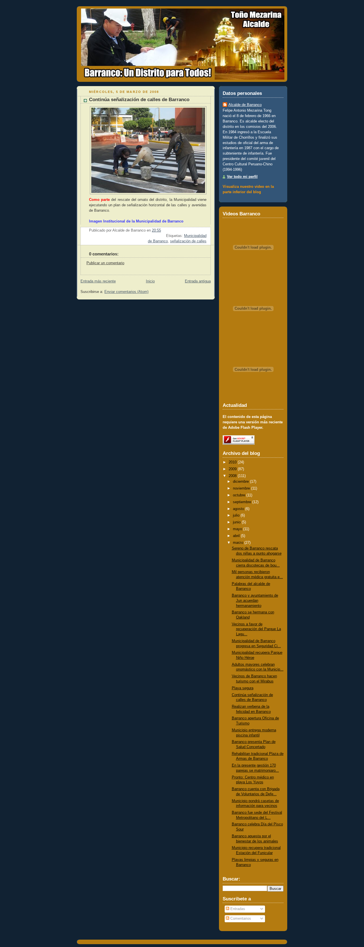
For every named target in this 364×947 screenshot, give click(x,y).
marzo (238, 543)
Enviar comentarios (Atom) (126, 292)
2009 (233, 469)
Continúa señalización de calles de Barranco (139, 99)
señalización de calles (188, 241)
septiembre (242, 502)
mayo (237, 529)
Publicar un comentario (105, 263)
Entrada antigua (198, 281)
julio (236, 515)
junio (237, 522)
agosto (238, 509)
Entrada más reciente (98, 281)
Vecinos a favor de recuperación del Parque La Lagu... (256, 629)
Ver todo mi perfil (242, 177)
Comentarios (240, 919)
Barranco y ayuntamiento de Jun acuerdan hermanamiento (255, 600)
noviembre (241, 488)
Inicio (150, 281)
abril (236, 536)
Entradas (237, 909)
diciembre (241, 482)
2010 (233, 462)
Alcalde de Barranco (245, 105)
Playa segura (242, 688)
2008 (233, 476)
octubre (239, 495)
